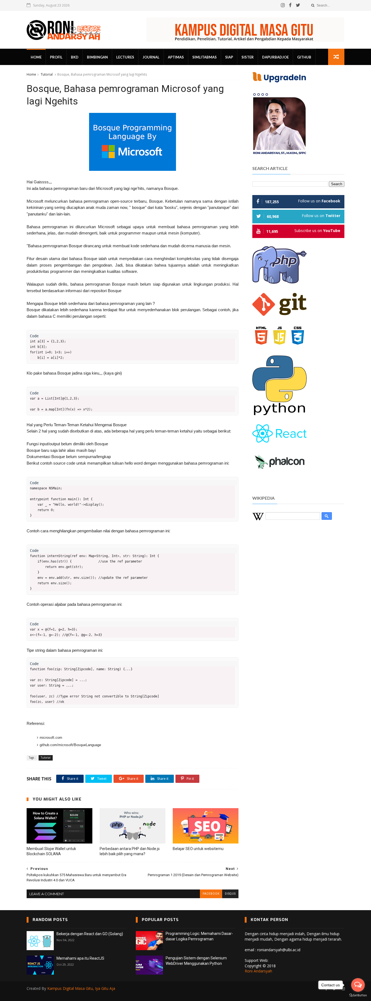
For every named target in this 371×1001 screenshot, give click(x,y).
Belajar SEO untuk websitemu (198, 848)
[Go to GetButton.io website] (358, 995)
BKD (74, 57)
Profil (56, 57)
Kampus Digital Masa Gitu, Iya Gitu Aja (81, 988)
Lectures (125, 57)
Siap (229, 57)
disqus (230, 893)
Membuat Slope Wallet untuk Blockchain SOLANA (51, 851)
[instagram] (283, 5)
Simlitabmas (204, 57)
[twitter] (298, 5)
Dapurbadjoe (275, 57)
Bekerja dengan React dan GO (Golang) (89, 934)
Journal (151, 57)
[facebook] (290, 5)
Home (36, 57)
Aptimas (176, 57)
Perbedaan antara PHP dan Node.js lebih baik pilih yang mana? (130, 851)
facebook (211, 893)
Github (304, 57)
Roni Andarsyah (258, 971)
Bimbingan (97, 57)
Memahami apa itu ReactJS (80, 958)
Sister (247, 57)
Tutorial (47, 74)
